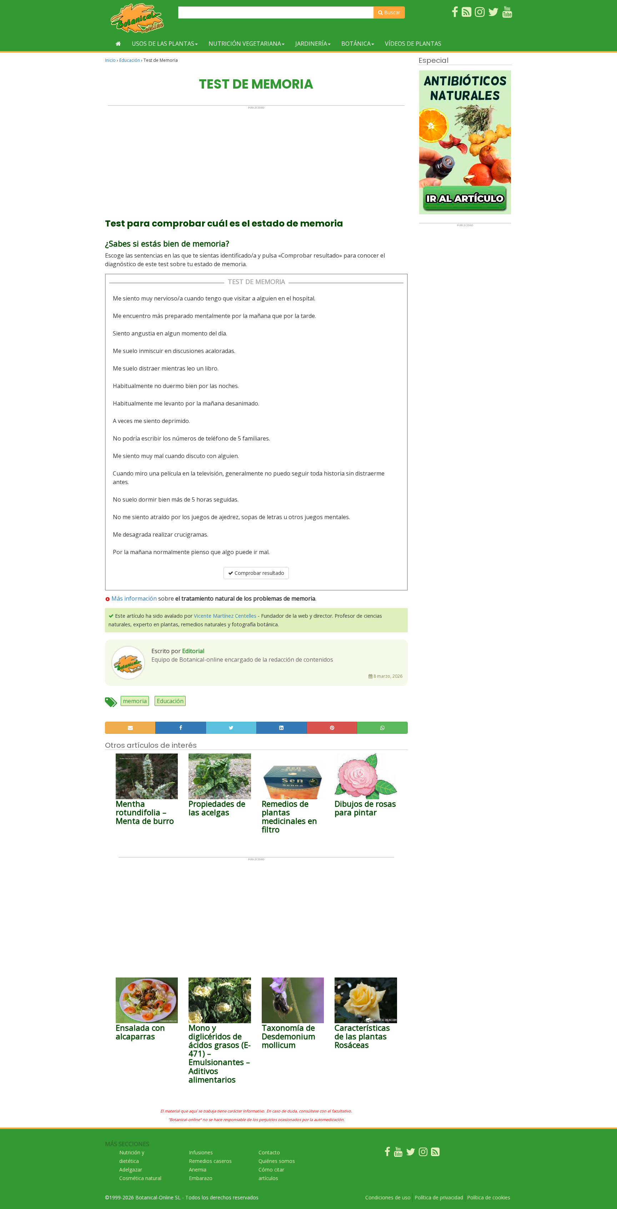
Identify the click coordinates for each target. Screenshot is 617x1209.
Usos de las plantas (163, 44)
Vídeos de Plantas (413, 44)
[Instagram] (423, 1153)
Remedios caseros (210, 1161)
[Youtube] (398, 1153)
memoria (135, 701)
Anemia (197, 1169)
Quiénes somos (277, 1161)
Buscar (391, 12)
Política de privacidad (439, 1197)
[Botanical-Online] (138, 18)
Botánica (356, 44)
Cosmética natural (140, 1178)
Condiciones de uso (388, 1197)
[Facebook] (387, 1153)
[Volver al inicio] (118, 43)
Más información (134, 598)
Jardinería (311, 44)
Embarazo (200, 1178)
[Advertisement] (256, 159)
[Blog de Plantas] (435, 1153)
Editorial (193, 651)
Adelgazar (130, 1169)
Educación (129, 60)
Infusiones (201, 1152)
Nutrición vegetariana (245, 44)
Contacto (269, 1152)
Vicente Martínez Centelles (225, 615)
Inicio (110, 60)
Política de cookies (488, 1197)
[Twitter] (410, 1153)
